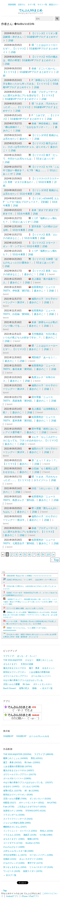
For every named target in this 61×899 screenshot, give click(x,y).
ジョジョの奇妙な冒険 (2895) (17, 823)
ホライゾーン (41, 480)
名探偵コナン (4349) (13, 810)
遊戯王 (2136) (29, 835)
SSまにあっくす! (45, 158)
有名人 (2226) (46, 831)
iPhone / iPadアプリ (30, 896)
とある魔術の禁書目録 (39, 672)
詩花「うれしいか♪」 (43, 488)
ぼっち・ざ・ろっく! (26, 656)
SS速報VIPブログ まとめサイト (39, 60)
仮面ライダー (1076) (32, 871)
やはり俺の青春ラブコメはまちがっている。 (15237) (28, 782)
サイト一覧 (42, 4)
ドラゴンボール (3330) (14, 815)
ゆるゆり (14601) (11, 786)
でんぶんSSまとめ (30, 10)
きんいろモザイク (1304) (31, 859)
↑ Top (55, 560)
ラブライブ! (8, 656)
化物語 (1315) (9, 859)
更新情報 (12, 4)
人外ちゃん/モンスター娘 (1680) (18, 851)
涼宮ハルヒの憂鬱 (11, 684)
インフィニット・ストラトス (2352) (20, 831)
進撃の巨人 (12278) (12, 790)
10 (48, 554)
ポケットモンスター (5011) (31, 802)
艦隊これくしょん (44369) (15, 758)
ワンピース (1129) (11, 871)
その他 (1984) (45, 835)
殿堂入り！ (54, 4)
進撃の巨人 (24, 688)
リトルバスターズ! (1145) (41, 867)
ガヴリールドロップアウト (15, 676)
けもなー (29, 660)
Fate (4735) (8, 806)
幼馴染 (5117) (9, 802)
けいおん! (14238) (31, 786)
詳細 (10, 40)
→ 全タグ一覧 (46, 688)
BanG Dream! (9, 688)
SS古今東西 (44, 182)
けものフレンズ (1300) (14, 863)
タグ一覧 (31, 4)
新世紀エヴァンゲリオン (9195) (18, 794)
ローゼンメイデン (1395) (41, 855)
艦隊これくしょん (44, 660)
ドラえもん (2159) (11, 835)
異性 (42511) (37, 758)
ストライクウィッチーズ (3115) (18, 819)
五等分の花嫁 (27, 664)
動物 (34, 688)
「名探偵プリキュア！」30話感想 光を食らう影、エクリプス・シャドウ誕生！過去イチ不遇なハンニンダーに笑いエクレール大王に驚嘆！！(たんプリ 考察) (30, 601)
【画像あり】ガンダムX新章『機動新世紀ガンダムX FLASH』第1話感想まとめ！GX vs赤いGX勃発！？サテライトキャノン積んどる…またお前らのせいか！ (30, 614)
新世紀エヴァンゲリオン (14, 672)
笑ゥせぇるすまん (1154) (14, 867)
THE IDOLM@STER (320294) (17, 754)
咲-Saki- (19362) (32, 762)
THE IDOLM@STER (12, 660)
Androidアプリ (12, 896)
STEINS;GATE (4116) (35, 810)
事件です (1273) (35, 863)
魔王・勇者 (34, 668)
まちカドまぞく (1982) (14, 839)
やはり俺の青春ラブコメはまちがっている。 (24, 680)
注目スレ (22, 4)
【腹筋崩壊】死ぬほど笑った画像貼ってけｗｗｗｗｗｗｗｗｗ (29, 576)
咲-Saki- (26, 684)
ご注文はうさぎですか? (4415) (31, 806)
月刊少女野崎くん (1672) (15, 855)
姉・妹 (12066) (32, 790)
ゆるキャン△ (48, 668)
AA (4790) (51, 802)
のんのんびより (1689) (14, 847)
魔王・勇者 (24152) (12, 762)
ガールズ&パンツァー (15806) (17, 778)
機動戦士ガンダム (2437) (15, 827)
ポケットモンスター (42, 684)
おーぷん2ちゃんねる (39, 736)
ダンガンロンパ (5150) (40, 798)
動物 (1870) (33, 839)
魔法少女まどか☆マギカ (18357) (18, 770)
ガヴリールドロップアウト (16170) (19, 774)
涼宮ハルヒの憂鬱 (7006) (15, 798)
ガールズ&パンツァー (41, 676)
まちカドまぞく (10, 664)
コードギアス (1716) (13, 843)
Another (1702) (32, 843)
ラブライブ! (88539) (43, 754)
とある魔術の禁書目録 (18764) (17, 766)
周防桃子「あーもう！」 (45, 357)
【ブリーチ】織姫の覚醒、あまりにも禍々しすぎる (24, 608)
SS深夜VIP (21, 736)
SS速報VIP (8, 736)
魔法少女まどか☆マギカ (14, 668)
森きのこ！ (25, 138)
